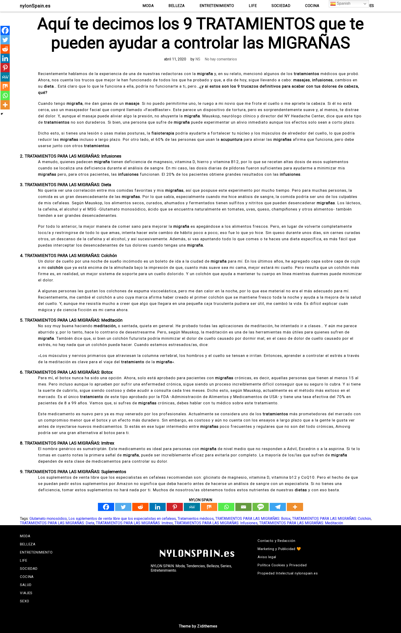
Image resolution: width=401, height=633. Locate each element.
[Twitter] (123, 507)
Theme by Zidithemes (198, 626)
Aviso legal (267, 557)
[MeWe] (192, 507)
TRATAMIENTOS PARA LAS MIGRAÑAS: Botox (253, 518)
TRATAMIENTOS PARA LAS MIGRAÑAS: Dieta (57, 523)
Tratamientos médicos (196, 518)
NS (197, 59)
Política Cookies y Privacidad (282, 565)
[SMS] (260, 507)
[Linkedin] (157, 507)
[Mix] (209, 507)
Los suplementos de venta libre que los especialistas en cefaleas (122, 518)
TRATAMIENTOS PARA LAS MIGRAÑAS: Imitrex (134, 523)
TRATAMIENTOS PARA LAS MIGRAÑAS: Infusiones (216, 523)
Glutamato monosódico (48, 518)
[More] (295, 507)
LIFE (253, 5)
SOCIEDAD (281, 5)
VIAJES (26, 593)
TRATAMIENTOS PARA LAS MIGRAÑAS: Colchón (331, 518)
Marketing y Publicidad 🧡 (279, 549)
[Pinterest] (175, 507)
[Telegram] (278, 507)
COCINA (312, 5)
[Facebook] (106, 507)
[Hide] (2, 114)
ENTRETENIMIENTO (217, 5)
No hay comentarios (221, 59)
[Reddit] (140, 507)
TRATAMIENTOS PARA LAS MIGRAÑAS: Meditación (301, 523)
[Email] (243, 507)
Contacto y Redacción (276, 541)
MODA (148, 5)
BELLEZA (176, 5)
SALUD (25, 585)
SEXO (24, 601)
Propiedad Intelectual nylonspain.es (288, 573)
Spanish (343, 3)
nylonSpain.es (35, 6)
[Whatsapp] (226, 507)
